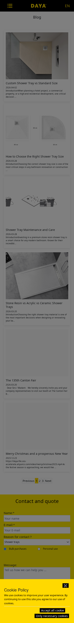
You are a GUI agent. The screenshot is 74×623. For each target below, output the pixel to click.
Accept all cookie (52, 610)
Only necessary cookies (52, 616)
